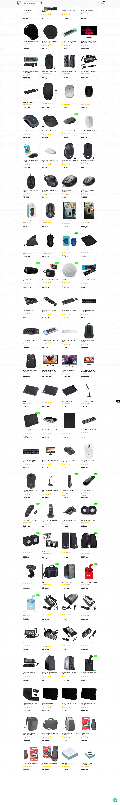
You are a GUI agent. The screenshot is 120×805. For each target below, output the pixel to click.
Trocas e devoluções (72, 787)
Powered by (57, 800)
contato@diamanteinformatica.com (90, 778)
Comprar (31, 36)
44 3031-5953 (86, 777)
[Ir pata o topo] (97, 793)
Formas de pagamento (72, 780)
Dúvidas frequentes (71, 778)
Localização (69, 781)
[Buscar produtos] (41, 3)
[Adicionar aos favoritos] (25, 10)
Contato (69, 775)
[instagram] (84, 785)
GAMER (54, 3)
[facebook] (82, 785)
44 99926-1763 (87, 775)
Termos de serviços (71, 786)
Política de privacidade (72, 783)
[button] (98, 3)
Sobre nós (69, 784)
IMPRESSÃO (64, 3)
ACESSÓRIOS (50, 3)
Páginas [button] (68, 773)
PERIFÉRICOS (70, 3)
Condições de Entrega (72, 776)
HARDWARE (59, 3)
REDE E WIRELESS (76, 3)
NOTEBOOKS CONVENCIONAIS (87, 3)
